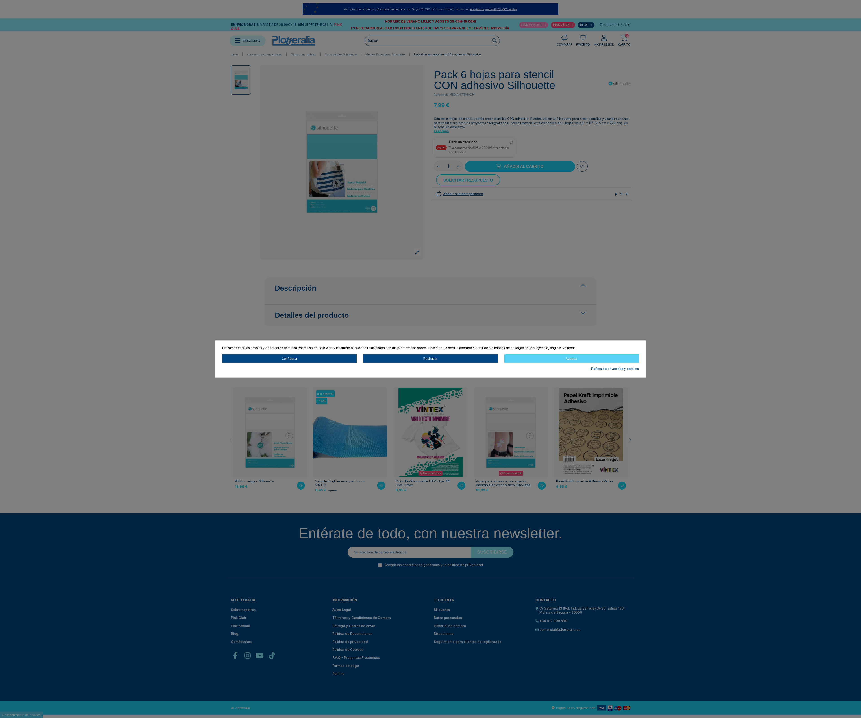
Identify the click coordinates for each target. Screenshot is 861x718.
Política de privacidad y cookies (615, 369)
